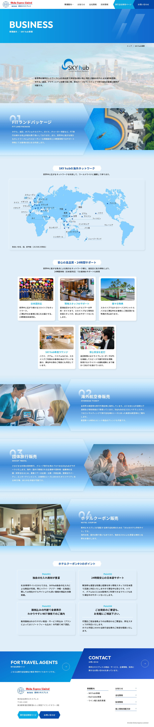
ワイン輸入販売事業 (97, 700)
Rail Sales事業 (95, 697)
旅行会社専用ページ (123, 4)
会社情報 (119, 695)
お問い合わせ (143, 4)
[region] (77, 215)
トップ (129, 46)
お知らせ (119, 688)
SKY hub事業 (94, 693)
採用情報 (119, 702)
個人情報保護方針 (122, 709)
